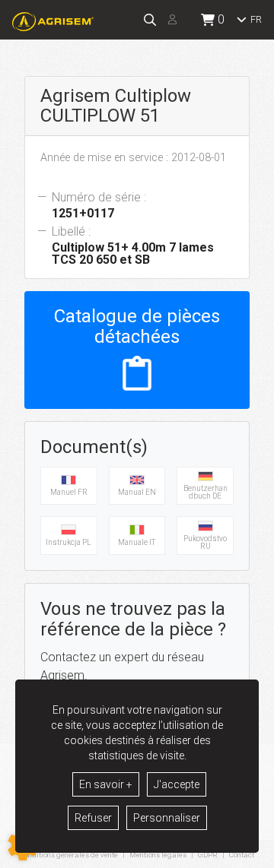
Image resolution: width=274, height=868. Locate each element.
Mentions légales (157, 855)
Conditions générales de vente (69, 855)
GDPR (208, 855)
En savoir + (105, 784)
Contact (241, 855)
